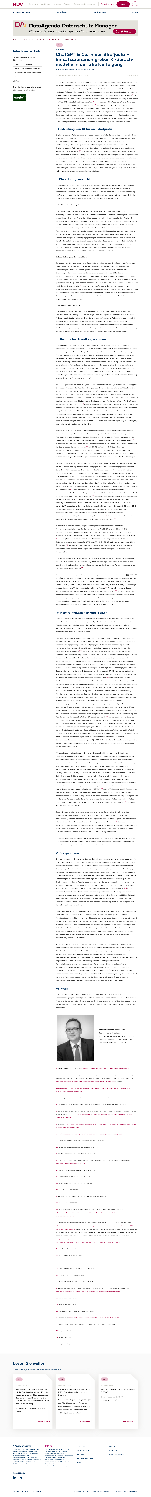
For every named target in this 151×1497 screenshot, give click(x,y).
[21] (57, 1249)
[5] (56, 1104)
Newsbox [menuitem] (57, 4)
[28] (57, 1298)
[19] (57, 1209)
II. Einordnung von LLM (22, 64)
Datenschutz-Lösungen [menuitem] (85, 4)
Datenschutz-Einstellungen (126, 1491)
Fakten (80, 1462)
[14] (57, 1176)
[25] (57, 1275)
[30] (57, 1311)
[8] (57, 1134)
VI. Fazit (16, 81)
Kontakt (80, 1454)
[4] (56, 1098)
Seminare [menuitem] (34, 4)
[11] (82, 404)
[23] (57, 1262)
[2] (56, 1075)
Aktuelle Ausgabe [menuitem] (21, 12)
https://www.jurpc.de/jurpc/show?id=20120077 (70, 1163)
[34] (57, 1337)
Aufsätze (82, 75)
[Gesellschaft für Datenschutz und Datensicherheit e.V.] (48, 1446)
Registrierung (107, 4)
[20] (57, 1222)
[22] (57, 1255)
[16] (57, 1190)
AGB (88, 1491)
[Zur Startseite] (18, 4)
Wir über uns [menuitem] (99, 12)
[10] (57, 1147)
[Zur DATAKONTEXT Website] (22, 1446)
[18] (57, 1203)
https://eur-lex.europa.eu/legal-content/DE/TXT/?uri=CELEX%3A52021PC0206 (94, 1317)
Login (123, 4)
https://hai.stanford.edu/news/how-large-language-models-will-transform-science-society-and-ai (88, 1291)
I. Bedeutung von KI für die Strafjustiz (24, 59)
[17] (57, 1196)
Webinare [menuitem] (45, 4)
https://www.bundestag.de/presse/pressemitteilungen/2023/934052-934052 (105, 1068)
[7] (56, 1124)
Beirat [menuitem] (135, 12)
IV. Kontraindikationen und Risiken (27, 73)
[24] (57, 1268)
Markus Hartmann (71, 75)
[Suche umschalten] (135, 4)
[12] (57, 1160)
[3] (56, 1088)
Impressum (79, 1491)
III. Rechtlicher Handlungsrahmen (26, 68)
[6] (56, 1111)
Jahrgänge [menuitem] (62, 12)
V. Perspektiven (19, 77)
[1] (56, 1068)
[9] (56, 1140)
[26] (116, 591)
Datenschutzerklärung (102, 1491)
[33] (57, 1331)
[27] (57, 1288)
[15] (57, 1183)
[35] (57, 1344)
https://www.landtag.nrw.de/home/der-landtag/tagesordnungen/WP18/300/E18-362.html (85, 1081)
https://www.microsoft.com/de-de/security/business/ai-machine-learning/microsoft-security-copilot (90, 1134)
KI (87, 75)
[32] (57, 1324)
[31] (57, 1317)
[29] (57, 1304)
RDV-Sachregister (116, 1454)
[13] (134, 440)
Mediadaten (114, 1450)
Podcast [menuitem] (67, 4)
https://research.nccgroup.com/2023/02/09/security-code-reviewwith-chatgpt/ (90, 1124)
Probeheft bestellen (85, 1458)
